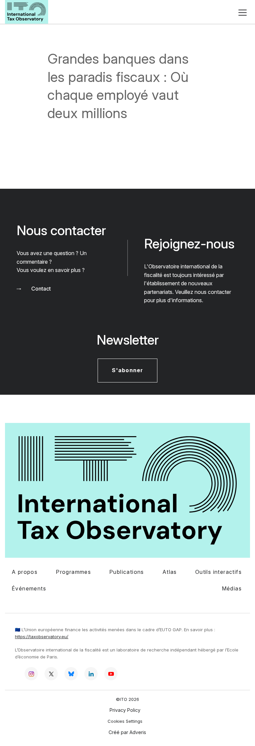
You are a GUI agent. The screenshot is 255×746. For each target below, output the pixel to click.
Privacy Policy (125, 710)
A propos (25, 572)
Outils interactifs (218, 572)
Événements (29, 588)
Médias (232, 588)
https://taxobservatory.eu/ (41, 636)
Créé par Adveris (127, 732)
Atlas (169, 572)
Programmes (73, 572)
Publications (126, 572)
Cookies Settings (125, 721)
